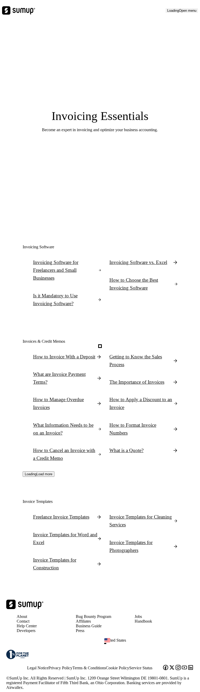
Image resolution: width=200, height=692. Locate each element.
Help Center (27, 626)
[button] (151, 643)
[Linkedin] (191, 668)
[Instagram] (178, 668)
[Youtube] (184, 668)
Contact (23, 621)
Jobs (138, 616)
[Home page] (24, 607)
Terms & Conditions (89, 668)
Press (80, 630)
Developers (26, 630)
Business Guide (89, 626)
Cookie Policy (117, 668)
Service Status (140, 668)
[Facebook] (165, 668)
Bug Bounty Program (93, 616)
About (22, 616)
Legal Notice (37, 668)
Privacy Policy (60, 668)
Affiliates (83, 621)
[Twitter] (172, 668)
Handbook (143, 621)
